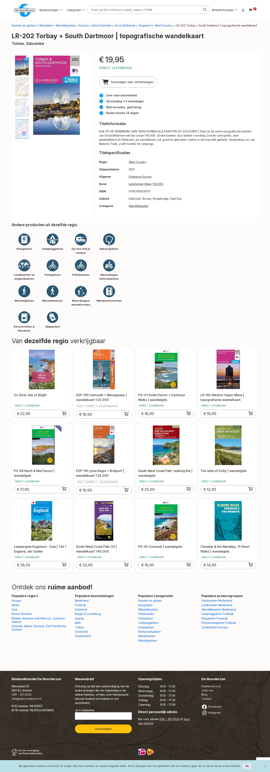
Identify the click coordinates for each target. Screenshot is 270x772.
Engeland (145, 25)
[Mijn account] (243, 10)
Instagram (214, 712)
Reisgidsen (145, 605)
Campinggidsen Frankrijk (217, 613)
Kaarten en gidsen (24, 25)
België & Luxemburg (88, 613)
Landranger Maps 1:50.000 (146, 184)
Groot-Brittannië (125, 25)
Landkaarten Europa (214, 627)
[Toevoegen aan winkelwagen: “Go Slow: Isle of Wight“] (64, 413)
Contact (206, 698)
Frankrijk (80, 605)
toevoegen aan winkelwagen (132, 82)
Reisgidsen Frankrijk (214, 618)
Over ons (207, 690)
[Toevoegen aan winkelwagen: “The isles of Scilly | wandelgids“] (250, 488)
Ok (247, 765)
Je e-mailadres (84, 710)
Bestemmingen (49, 10)
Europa (84, 25)
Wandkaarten (147, 636)
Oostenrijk (81, 631)
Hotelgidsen (146, 627)
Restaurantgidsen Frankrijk (218, 622)
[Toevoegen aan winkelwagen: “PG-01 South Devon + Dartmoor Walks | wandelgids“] (188, 413)
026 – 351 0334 (21, 694)
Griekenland (83, 636)
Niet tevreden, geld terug (123, 107)
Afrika (15, 605)
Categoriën (74, 10)
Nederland (82, 600)
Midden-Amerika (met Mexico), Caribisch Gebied (38, 620)
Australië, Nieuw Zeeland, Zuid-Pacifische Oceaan (39, 627)
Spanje (79, 618)
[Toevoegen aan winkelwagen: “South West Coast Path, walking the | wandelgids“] (188, 488)
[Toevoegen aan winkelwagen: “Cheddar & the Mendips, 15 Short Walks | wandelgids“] (250, 564)
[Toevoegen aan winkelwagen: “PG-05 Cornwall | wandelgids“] (188, 564)
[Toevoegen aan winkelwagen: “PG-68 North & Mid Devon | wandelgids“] (64, 488)
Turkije (79, 627)
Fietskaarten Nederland (216, 600)
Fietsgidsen (145, 618)
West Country (163, 25)
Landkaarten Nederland (216, 605)
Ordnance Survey (140, 176)
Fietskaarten (146, 613)
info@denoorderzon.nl (26, 698)
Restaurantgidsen (149, 631)
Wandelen (45, 25)
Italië (78, 622)
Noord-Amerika (22, 613)
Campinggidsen (148, 622)
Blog (204, 694)
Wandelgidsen (147, 640)
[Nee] (265, 766)
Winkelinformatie (222, 10)
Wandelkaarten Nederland (218, 609)
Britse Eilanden (101, 25)
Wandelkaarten (66, 25)
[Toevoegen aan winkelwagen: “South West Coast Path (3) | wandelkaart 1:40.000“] (126, 564)
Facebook (214, 706)
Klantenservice (211, 686)
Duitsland (81, 609)
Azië (14, 609)
